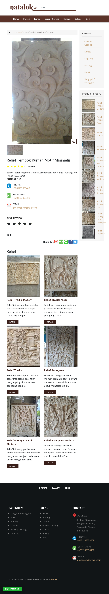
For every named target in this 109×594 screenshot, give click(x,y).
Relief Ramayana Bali (101, 204)
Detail (12, 322)
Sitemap (43, 488)
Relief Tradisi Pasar (100, 120)
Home (16, 18)
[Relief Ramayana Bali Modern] (23, 416)
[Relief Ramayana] (60, 346)
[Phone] (9, 184)
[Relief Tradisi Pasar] (60, 276)
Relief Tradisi (100, 134)
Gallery (78, 18)
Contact (66, 18)
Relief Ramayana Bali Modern (101, 162)
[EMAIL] (9, 204)
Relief (20, 32)
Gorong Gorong (52, 18)
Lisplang (88, 58)
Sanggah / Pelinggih (89, 81)
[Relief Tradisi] (23, 346)
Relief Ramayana (101, 148)
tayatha (54, 579)
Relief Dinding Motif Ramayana (101, 218)
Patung (26, 18)
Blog (88, 18)
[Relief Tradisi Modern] (23, 276)
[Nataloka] (19, 8)
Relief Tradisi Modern (100, 105)
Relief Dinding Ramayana (101, 190)
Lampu (37, 18)
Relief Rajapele (101, 232)
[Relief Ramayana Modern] (60, 416)
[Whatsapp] (9, 194)
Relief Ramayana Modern (101, 176)
